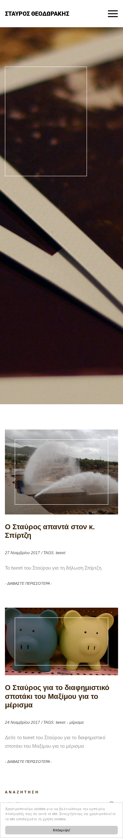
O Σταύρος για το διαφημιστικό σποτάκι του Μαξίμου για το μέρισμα (57, 696)
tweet (60, 553)
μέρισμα (77, 722)
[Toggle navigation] (113, 14)
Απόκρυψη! (61, 830)
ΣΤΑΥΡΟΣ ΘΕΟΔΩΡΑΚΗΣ (37, 13)
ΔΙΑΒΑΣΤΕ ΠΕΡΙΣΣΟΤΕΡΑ (28, 583)
